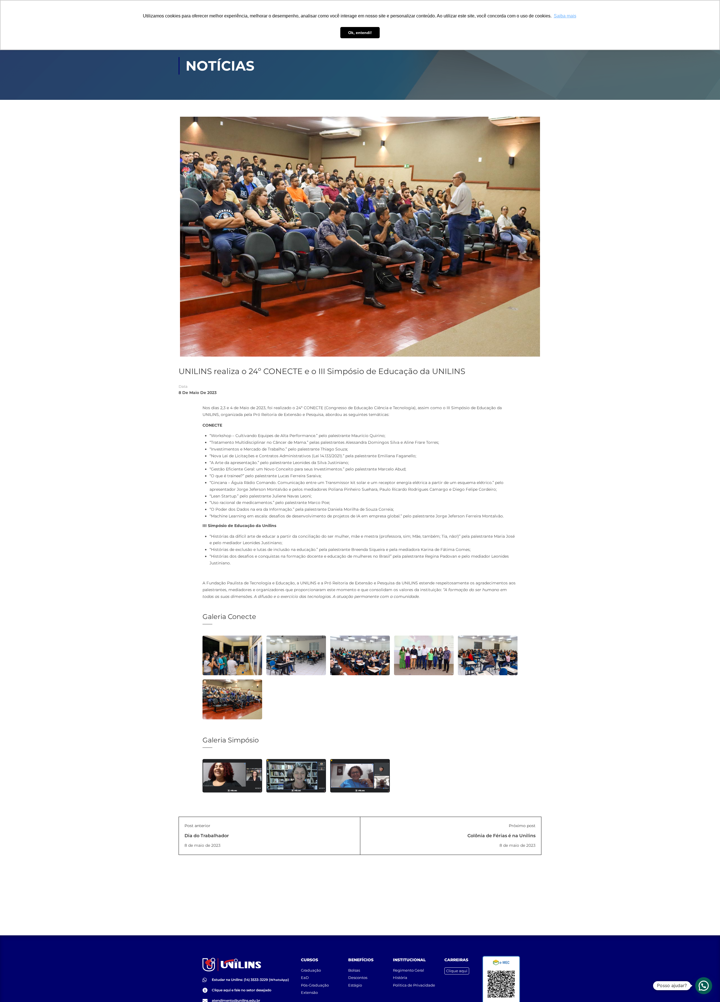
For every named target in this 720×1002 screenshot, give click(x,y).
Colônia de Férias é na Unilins (501, 835)
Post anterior (197, 825)
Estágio (355, 985)
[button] (703, 985)
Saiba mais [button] (565, 15)
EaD (305, 977)
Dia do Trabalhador (206, 835)
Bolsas (354, 970)
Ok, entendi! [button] (360, 32)
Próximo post (522, 825)
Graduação (311, 970)
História (400, 977)
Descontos (357, 977)
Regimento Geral (408, 970)
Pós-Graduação (315, 985)
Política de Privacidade (414, 985)
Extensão (309, 992)
